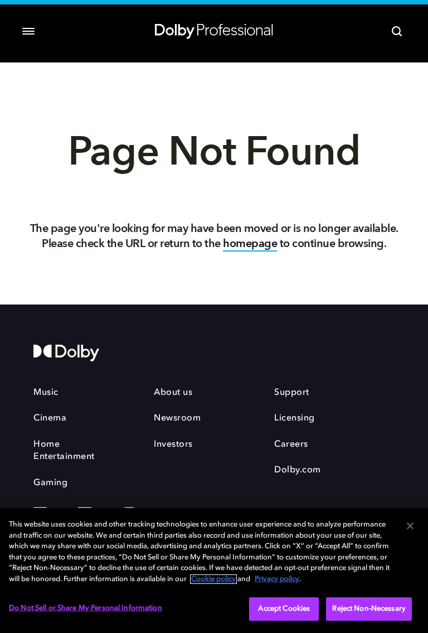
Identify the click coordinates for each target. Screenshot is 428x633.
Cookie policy (213, 579)
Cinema (49, 418)
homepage (250, 243)
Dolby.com (297, 470)
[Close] (410, 526)
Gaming (50, 483)
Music (46, 392)
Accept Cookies (284, 608)
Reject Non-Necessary (369, 608)
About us (173, 392)
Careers (291, 444)
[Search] (397, 31)
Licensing (294, 418)
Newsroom (177, 418)
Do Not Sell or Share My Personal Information (85, 608)
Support (291, 392)
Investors (173, 444)
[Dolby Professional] (214, 29)
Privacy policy (277, 579)
